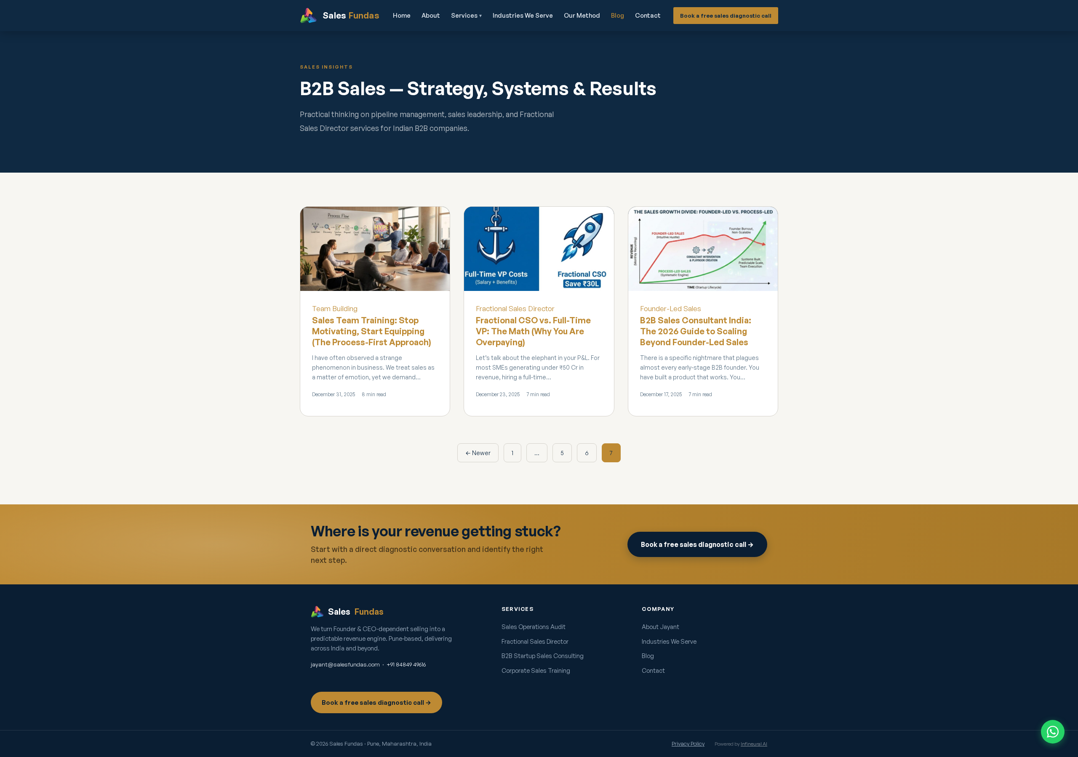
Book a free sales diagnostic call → (697, 544)
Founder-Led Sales (670, 308)
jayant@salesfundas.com (345, 664)
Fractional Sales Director (515, 308)
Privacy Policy (688, 743)
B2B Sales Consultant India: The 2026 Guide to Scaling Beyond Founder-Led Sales (695, 331)
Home (402, 15)
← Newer (478, 452)
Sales (356, 611)
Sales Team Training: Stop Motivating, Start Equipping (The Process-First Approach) (371, 331)
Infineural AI (754, 744)
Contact (648, 15)
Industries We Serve (523, 15)
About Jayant (660, 626)
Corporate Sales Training (536, 670)
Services (466, 15)
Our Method (582, 15)
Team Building (335, 308)
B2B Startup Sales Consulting (543, 655)
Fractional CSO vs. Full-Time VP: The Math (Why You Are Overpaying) (533, 331)
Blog (617, 15)
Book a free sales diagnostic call (725, 15)
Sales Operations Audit (534, 626)
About (431, 15)
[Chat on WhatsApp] (1053, 732)
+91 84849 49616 (406, 664)
